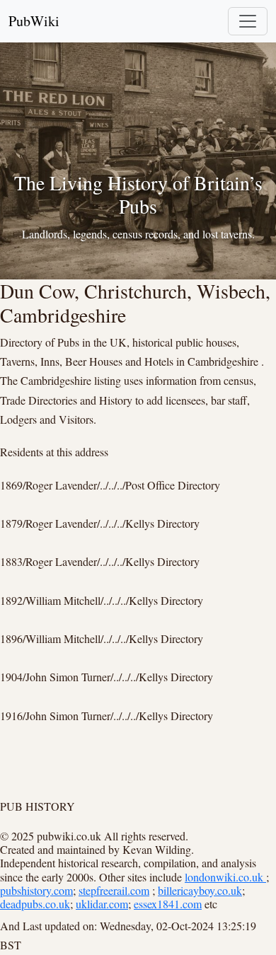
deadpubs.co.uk (35, 903)
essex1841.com (168, 903)
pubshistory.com (36, 890)
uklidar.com (102, 903)
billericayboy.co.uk (200, 890)
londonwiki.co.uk (225, 876)
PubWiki (33, 20)
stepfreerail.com (114, 890)
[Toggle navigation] (248, 21)
